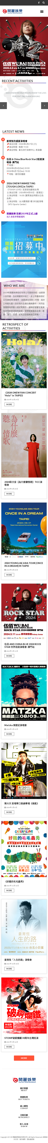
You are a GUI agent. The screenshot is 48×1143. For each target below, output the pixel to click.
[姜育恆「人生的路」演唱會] (24, 927)
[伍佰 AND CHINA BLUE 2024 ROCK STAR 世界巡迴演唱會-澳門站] (24, 611)
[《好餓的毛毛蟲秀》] (24, 849)
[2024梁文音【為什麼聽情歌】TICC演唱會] (24, 445)
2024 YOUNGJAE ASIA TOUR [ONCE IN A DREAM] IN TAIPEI (23, 564)
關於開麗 (24, 1089)
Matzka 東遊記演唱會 (15, 725)
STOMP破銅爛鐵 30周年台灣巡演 (21, 1038)
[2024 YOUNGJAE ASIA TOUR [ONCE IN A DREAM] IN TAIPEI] (24, 530)
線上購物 (24, 1107)
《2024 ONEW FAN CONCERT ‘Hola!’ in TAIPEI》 (20, 394)
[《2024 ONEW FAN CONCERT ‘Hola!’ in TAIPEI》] (24, 360)
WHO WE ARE (14, 285)
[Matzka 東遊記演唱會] (24, 692)
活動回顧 (24, 1116)
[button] (3, 105)
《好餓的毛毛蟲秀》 (14, 881)
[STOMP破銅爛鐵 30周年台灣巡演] (24, 1005)
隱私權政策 (30, 1139)
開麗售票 (24, 1098)
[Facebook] (39, 3)
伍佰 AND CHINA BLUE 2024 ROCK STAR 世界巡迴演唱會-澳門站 (22, 645)
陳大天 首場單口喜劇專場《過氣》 (21, 803)
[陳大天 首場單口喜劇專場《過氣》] (24, 771)
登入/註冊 (24, 1125)
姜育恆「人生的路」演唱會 (18, 959)
